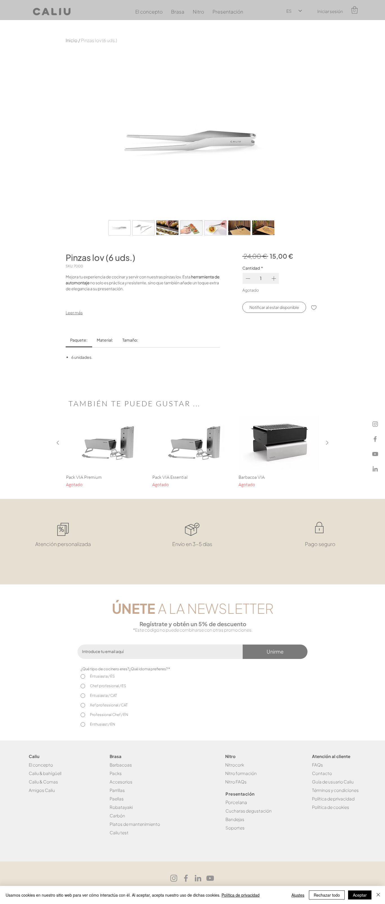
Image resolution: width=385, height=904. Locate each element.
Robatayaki (121, 807)
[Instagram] (375, 424)
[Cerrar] (378, 894)
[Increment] (274, 278)
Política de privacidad (241, 895)
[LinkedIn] (375, 469)
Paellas (117, 798)
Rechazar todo (327, 895)
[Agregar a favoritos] (313, 307)
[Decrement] (247, 278)
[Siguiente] (327, 442)
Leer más (74, 312)
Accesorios (121, 781)
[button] (354, 10)
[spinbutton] (261, 278)
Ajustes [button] (297, 895)
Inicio (72, 40)
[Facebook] (375, 439)
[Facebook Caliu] (186, 878)
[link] (78, 339)
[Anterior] (57, 442)
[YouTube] (375, 454)
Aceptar (360, 895)
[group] (192, 452)
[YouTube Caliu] (210, 878)
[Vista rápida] (106, 443)
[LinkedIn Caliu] (198, 878)
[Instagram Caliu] (173, 878)
